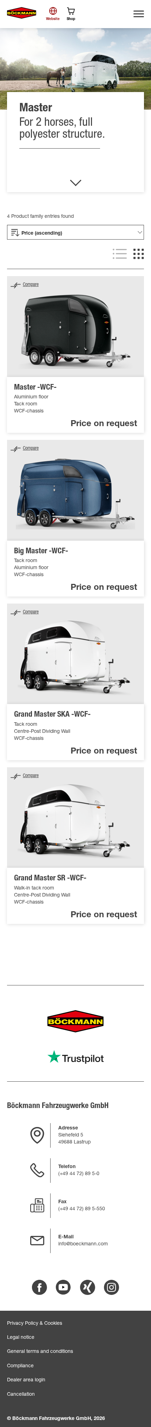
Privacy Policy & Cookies (34, 1323)
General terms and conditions (40, 1351)
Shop (71, 19)
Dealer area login (26, 1380)
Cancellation (21, 1394)
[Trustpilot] (75, 1057)
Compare (31, 284)
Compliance (20, 1366)
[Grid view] (138, 254)
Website (53, 19)
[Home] (21, 13)
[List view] (120, 254)
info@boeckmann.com (83, 1244)
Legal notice (20, 1337)
